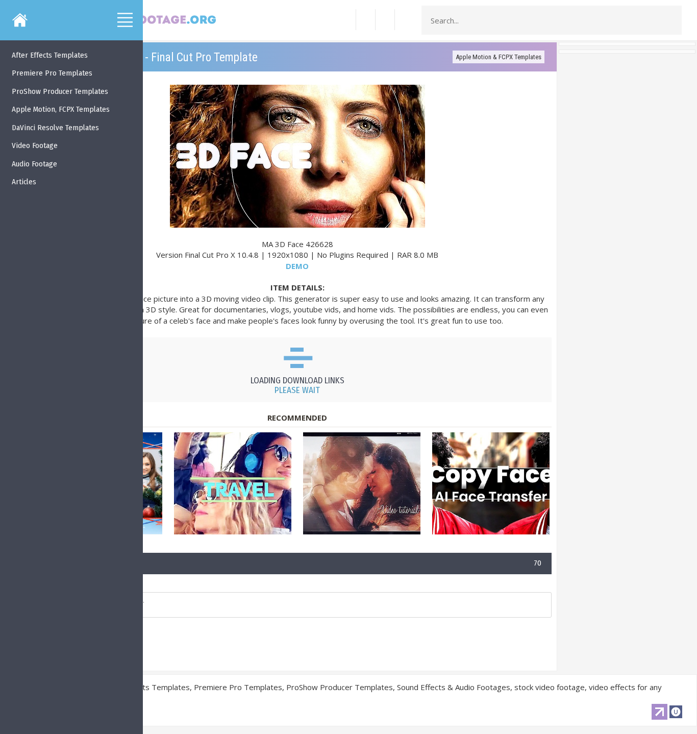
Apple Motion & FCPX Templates (498, 57)
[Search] (671, 20)
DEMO (297, 266)
